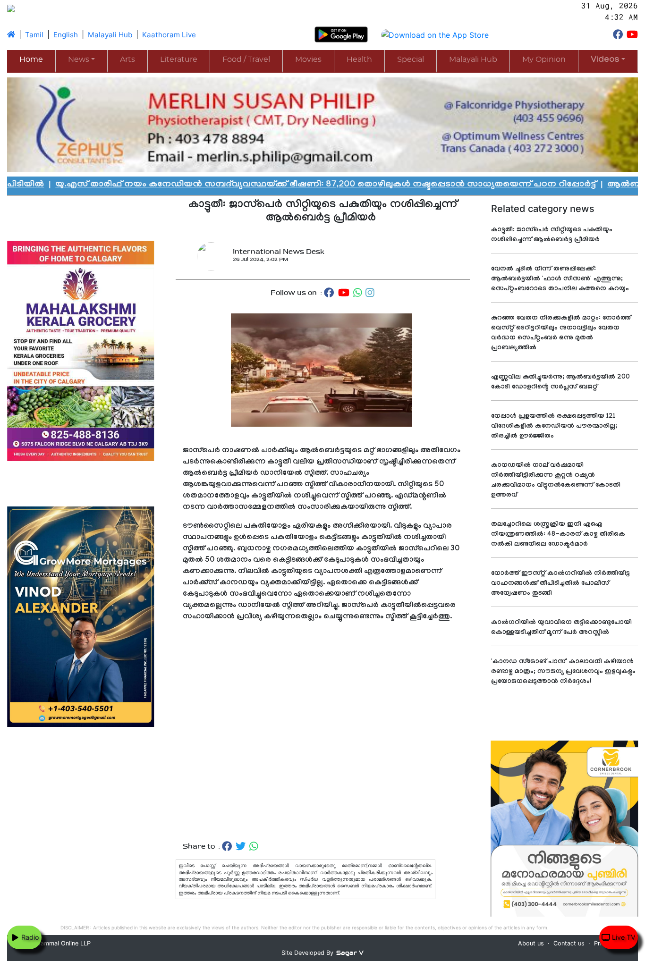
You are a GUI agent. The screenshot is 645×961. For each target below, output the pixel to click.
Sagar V (350, 953)
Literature (178, 59)
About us (531, 943)
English (65, 34)
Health (359, 59)
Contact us (569, 943)
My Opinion (544, 59)
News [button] (78, 59)
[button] (607, 60)
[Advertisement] (323, 732)
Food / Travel (246, 59)
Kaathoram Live (169, 34)
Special (410, 59)
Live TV (623, 937)
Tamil (34, 34)
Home (31, 59)
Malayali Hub (110, 34)
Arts (127, 59)
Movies (308, 59)
